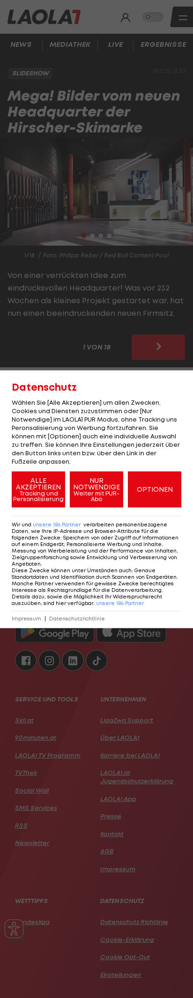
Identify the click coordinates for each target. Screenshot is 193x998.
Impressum (26, 618)
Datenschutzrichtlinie (77, 618)
